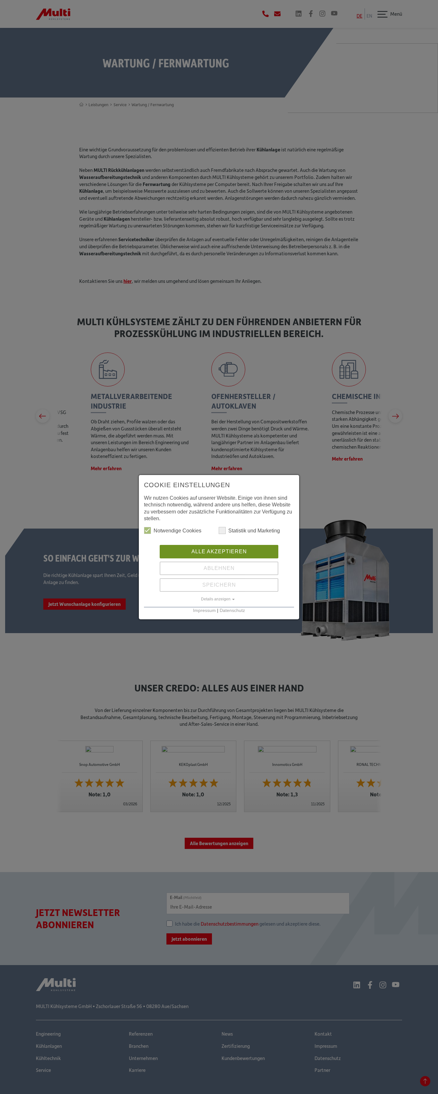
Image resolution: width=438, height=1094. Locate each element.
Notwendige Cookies (177, 530)
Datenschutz (232, 610)
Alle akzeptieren (219, 551)
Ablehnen (219, 568)
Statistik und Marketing (254, 530)
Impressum (204, 610)
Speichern (219, 585)
